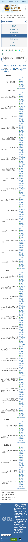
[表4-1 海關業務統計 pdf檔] (22, 426)
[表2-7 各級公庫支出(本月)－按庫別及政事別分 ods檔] (22, 162)
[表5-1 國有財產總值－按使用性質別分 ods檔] (22, 454)
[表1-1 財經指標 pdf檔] (22, 82)
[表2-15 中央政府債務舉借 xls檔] (22, 238)
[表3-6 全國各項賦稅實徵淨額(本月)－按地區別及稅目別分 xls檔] (22, 325)
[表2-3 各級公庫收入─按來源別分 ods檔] (22, 120)
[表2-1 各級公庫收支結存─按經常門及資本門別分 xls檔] (22, 93)
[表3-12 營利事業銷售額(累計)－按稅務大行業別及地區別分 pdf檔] (22, 390)
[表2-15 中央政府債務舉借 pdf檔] (22, 241)
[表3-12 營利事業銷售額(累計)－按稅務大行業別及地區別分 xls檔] (22, 387)
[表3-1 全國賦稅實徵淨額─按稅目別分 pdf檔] (22, 277)
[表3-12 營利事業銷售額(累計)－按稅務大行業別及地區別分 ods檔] (22, 393)
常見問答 (17, 1)
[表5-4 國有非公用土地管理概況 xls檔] (22, 479)
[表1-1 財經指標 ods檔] (22, 85)
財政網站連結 (14, 45)
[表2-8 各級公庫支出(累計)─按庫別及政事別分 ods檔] (22, 172)
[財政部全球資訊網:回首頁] (12, 8)
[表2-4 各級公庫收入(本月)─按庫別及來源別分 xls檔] (22, 124)
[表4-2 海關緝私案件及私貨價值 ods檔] (22, 439)
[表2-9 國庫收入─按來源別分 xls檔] (22, 176)
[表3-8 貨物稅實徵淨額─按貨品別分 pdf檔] (22, 349)
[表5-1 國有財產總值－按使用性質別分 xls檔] (22, 448)
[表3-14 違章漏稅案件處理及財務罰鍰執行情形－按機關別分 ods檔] (22, 414)
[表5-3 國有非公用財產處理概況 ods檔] (22, 475)
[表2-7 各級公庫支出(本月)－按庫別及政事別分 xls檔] (22, 155)
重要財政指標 (14, 39)
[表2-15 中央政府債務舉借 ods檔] (22, 244)
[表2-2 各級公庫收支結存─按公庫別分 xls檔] (22, 104)
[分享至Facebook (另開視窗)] (12, 50)
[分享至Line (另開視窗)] (16, 50)
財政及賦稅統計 (19, 15)
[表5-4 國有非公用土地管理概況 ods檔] (22, 485)
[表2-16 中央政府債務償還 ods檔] (22, 254)
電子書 (3, 17)
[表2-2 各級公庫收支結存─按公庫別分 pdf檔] (22, 107)
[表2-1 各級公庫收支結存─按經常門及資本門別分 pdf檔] (22, 97)
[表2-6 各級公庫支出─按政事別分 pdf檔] (22, 148)
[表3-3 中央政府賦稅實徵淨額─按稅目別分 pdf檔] (22, 297)
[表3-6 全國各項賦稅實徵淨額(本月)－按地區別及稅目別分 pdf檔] (22, 328)
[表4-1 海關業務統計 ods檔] (22, 429)
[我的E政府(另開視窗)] (20, 539)
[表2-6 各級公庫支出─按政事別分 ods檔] (22, 151)
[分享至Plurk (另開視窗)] (22, 50)
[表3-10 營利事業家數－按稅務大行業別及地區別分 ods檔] (22, 373)
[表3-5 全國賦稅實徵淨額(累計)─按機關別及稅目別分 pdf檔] (22, 318)
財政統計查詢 (14, 29)
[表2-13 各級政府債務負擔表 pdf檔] (22, 220)
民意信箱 (24, 1)
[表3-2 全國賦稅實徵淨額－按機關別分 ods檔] (22, 290)
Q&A (14, 42)
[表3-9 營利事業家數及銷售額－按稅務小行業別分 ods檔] (22, 362)
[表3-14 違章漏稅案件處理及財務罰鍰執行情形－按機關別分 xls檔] (22, 407)
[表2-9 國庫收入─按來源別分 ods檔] (22, 182)
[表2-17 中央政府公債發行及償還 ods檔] (22, 265)
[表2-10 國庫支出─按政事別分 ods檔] (22, 193)
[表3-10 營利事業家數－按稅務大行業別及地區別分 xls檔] (22, 366)
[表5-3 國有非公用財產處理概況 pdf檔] (22, 471)
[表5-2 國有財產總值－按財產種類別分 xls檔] (22, 458)
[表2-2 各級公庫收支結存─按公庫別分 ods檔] (22, 110)
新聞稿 (14, 26)
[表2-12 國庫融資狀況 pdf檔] (22, 210)
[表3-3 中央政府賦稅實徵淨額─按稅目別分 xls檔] (22, 294)
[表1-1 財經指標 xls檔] (22, 78)
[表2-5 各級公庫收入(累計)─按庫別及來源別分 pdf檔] (22, 138)
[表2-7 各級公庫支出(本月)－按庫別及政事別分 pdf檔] (22, 158)
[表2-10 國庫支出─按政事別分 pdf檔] (22, 189)
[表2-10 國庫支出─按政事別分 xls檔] (22, 186)
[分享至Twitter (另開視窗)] (19, 50)
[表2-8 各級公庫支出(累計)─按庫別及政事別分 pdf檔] (22, 169)
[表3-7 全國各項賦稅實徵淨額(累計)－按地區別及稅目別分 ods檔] (22, 342)
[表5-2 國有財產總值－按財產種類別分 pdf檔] (22, 461)
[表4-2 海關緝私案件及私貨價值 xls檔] (22, 433)
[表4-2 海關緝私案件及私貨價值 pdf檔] (22, 436)
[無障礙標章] (13, 539)
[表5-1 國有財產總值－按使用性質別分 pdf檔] (22, 451)
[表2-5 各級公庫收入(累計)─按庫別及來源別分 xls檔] (22, 135)
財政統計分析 (14, 32)
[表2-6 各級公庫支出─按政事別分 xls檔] (22, 145)
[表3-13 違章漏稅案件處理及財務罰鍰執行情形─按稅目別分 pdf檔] (22, 400)
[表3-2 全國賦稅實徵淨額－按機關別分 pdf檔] (22, 287)
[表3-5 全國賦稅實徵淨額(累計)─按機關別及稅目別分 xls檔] (22, 314)
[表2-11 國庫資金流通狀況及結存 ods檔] (22, 203)
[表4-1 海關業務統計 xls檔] (22, 422)
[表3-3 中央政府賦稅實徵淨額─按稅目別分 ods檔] (22, 300)
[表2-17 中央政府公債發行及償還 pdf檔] (22, 262)
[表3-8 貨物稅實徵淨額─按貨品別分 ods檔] (22, 352)
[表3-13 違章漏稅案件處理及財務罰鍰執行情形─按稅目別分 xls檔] (22, 397)
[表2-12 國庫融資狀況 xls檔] (22, 207)
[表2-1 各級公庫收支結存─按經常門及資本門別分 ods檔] (22, 100)
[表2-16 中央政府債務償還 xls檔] (22, 248)
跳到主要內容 (4, 0)
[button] (25, 8)
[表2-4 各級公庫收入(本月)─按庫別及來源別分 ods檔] (22, 131)
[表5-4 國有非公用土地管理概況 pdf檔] (22, 482)
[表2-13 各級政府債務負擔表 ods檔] (22, 224)
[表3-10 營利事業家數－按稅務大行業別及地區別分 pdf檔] (22, 369)
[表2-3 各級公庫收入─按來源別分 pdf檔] (22, 117)
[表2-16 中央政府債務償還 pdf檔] (22, 251)
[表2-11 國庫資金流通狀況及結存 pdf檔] (22, 200)
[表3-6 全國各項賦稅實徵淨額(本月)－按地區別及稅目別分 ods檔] (22, 331)
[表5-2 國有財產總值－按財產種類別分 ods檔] (22, 464)
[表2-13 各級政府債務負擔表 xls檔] (22, 217)
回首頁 (4, 1)
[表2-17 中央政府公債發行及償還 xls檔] (22, 258)
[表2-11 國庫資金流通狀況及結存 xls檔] (22, 196)
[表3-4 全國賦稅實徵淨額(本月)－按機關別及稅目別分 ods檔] (22, 311)
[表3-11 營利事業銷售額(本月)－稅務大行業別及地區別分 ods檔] (22, 383)
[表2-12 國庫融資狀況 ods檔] (22, 213)
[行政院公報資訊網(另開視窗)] (5, 539)
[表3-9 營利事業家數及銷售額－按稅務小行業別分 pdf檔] (22, 359)
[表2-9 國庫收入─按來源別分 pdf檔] (22, 179)
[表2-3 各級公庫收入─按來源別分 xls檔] (22, 114)
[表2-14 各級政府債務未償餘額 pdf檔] (22, 231)
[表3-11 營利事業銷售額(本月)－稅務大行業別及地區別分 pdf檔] (22, 380)
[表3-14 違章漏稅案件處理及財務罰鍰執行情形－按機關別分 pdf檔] (22, 411)
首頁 (2, 15)
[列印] (3, 54)
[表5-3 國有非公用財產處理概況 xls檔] (22, 468)
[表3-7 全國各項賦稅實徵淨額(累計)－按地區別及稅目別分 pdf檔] (22, 338)
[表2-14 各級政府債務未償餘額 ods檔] (22, 234)
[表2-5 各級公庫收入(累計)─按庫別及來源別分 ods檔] (22, 141)
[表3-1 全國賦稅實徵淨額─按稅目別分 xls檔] (22, 273)
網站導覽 (11, 1)
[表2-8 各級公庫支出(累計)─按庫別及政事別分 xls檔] (22, 165)
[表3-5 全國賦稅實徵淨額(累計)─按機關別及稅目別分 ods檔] (22, 321)
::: (0, 0)
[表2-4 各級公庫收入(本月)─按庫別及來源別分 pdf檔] (22, 127)
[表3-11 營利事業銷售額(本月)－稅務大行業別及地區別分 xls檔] (22, 376)
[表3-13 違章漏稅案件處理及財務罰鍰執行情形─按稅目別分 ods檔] (22, 404)
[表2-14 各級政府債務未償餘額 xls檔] (22, 227)
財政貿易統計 (9, 15)
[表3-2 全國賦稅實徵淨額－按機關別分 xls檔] (22, 284)
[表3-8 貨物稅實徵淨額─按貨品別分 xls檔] (22, 345)
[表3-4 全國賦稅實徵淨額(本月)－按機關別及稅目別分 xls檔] (22, 304)
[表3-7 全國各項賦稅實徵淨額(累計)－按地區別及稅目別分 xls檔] (22, 335)
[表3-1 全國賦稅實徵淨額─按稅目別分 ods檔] (22, 280)
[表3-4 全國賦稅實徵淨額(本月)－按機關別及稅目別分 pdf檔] (22, 307)
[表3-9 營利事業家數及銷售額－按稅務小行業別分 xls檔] (22, 356)
